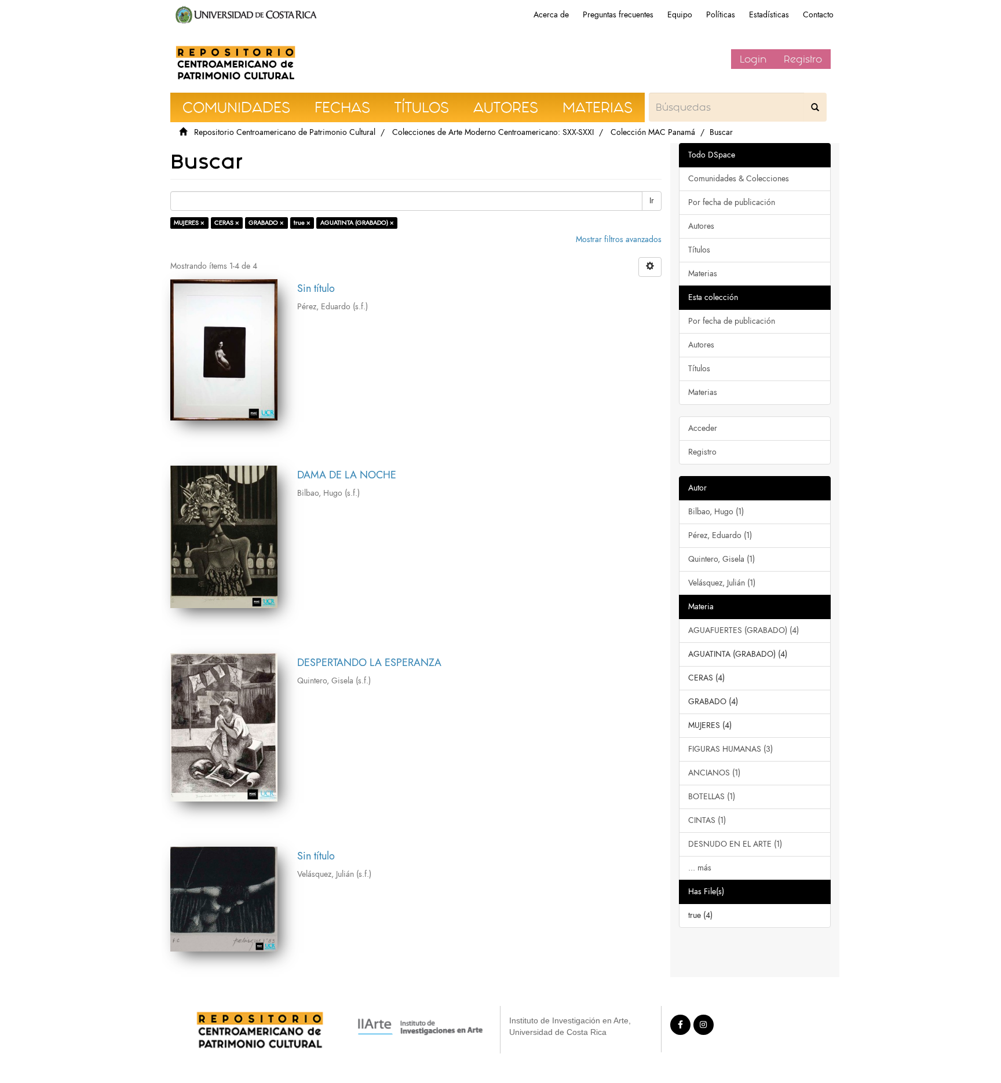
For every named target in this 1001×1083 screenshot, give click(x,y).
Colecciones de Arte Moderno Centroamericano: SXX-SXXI (493, 132)
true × (302, 222)
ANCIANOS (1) (714, 772)
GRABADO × (266, 222)
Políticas (720, 14)
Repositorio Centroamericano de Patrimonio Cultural (284, 132)
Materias (702, 273)
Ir (651, 200)
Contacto (818, 14)
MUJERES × (189, 222)
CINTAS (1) (707, 820)
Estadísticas (769, 14)
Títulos (699, 249)
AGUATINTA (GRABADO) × (357, 222)
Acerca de (551, 14)
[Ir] (815, 107)
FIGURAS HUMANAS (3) (730, 749)
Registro (803, 59)
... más (699, 867)
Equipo (679, 14)
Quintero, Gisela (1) (721, 559)
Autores (701, 226)
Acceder (702, 428)
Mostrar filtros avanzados (619, 239)
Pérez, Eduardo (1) (720, 535)
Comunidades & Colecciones (738, 178)
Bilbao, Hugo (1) (716, 511)
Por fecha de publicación (731, 202)
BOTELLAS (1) (711, 796)
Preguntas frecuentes (618, 14)
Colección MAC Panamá (653, 132)
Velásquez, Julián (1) (721, 582)
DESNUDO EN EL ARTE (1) (735, 844)
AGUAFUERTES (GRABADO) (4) (743, 630)
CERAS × (226, 222)
